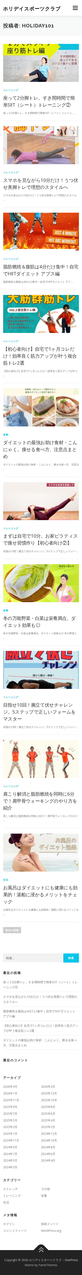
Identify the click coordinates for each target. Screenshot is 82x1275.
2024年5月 (10, 1160)
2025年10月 (49, 1100)
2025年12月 (49, 1093)
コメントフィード (15, 1231)
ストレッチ (10, 1189)
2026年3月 (10, 1086)
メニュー (75, 8)
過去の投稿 (12, 930)
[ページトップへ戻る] (41, 1250)
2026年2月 (48, 1086)
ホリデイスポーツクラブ (32, 8)
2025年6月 (48, 1113)
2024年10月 (49, 1140)
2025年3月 (10, 1127)
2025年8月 (48, 1107)
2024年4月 (48, 1160)
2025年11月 (11, 1100)
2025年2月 (48, 1127)
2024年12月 (49, 1134)
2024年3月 (10, 1167)
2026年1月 (10, 1093)
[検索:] (32, 958)
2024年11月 (11, 1140)
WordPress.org (51, 1231)
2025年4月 (48, 1120)
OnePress (71, 1260)
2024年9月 (10, 1147)
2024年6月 (48, 1154)
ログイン (9, 1224)
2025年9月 (10, 1107)
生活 (5, 879)
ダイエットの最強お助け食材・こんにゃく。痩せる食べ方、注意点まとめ (40, 449)
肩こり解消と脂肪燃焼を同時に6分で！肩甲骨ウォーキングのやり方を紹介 (40, 801)
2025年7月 (10, 1113)
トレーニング (11, 90)
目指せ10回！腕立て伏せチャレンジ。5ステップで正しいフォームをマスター (39, 712)
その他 (45, 1189)
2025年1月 (10, 1134)
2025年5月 (10, 1120)
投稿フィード (50, 1224)
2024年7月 (10, 1154)
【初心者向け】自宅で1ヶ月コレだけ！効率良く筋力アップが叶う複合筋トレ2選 (40, 356)
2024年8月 (48, 1147)
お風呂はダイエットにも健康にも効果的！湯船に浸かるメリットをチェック (40, 894)
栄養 (5, 434)
